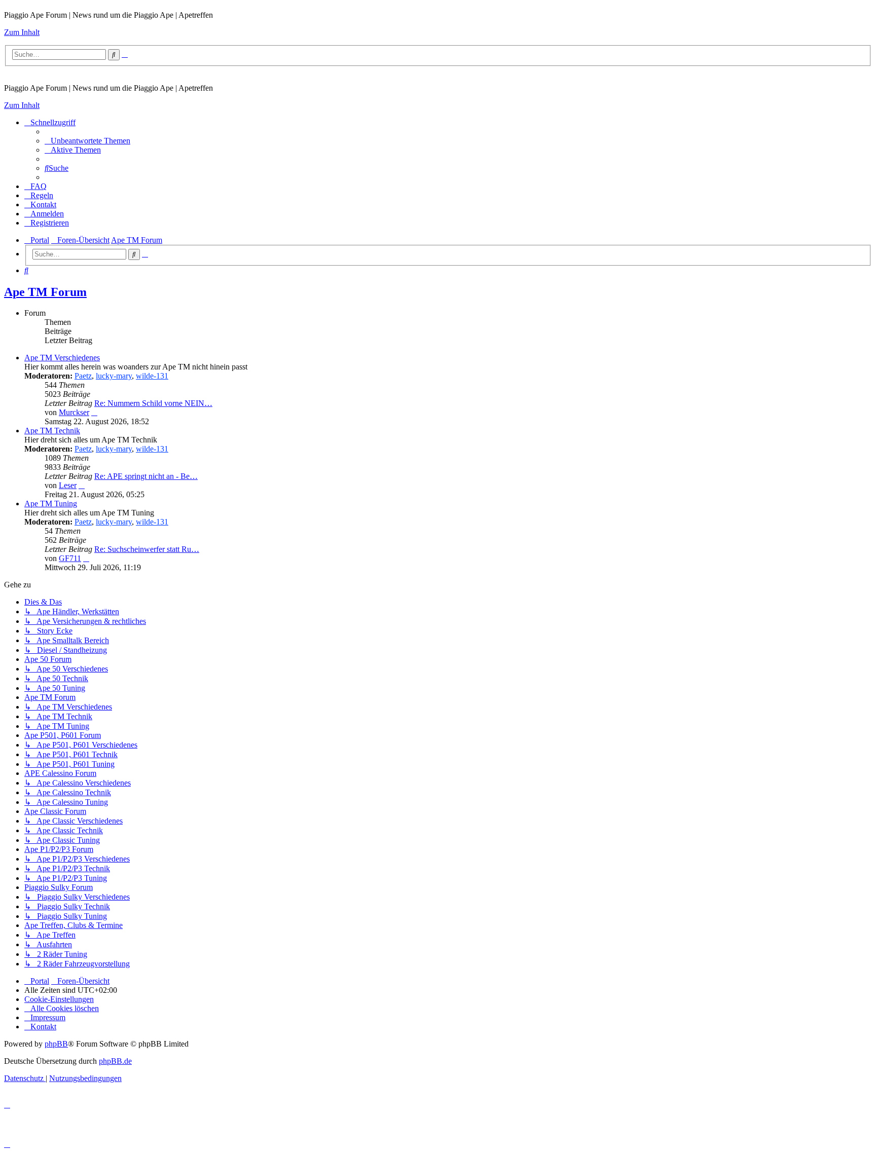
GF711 (70, 558)
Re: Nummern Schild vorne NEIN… (153, 403)
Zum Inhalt (22, 32)
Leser (68, 485)
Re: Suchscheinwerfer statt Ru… (146, 549)
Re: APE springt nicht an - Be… (146, 476)
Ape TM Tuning (50, 503)
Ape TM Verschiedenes (62, 357)
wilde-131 (152, 375)
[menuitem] (87, 140)
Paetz (83, 375)
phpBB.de (115, 1061)
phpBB (56, 1043)
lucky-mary (114, 375)
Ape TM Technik (52, 430)
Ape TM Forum (45, 292)
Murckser (74, 412)
